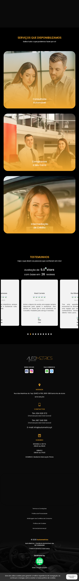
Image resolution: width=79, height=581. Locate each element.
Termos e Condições (40, 508)
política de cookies (48, 578)
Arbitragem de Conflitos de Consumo (39, 518)
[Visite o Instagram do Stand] (31, 371)
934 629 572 (41, 413)
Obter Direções (39, 397)
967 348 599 (41, 420)
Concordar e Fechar (71, 576)
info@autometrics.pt (43, 427)
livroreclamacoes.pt (39, 528)
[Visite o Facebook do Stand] (26, 371)
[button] (28, 332)
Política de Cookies (39, 523)
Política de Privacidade (39, 513)
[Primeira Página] (39, 360)
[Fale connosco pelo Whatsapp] (46, 371)
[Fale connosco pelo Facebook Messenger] (51, 371)
